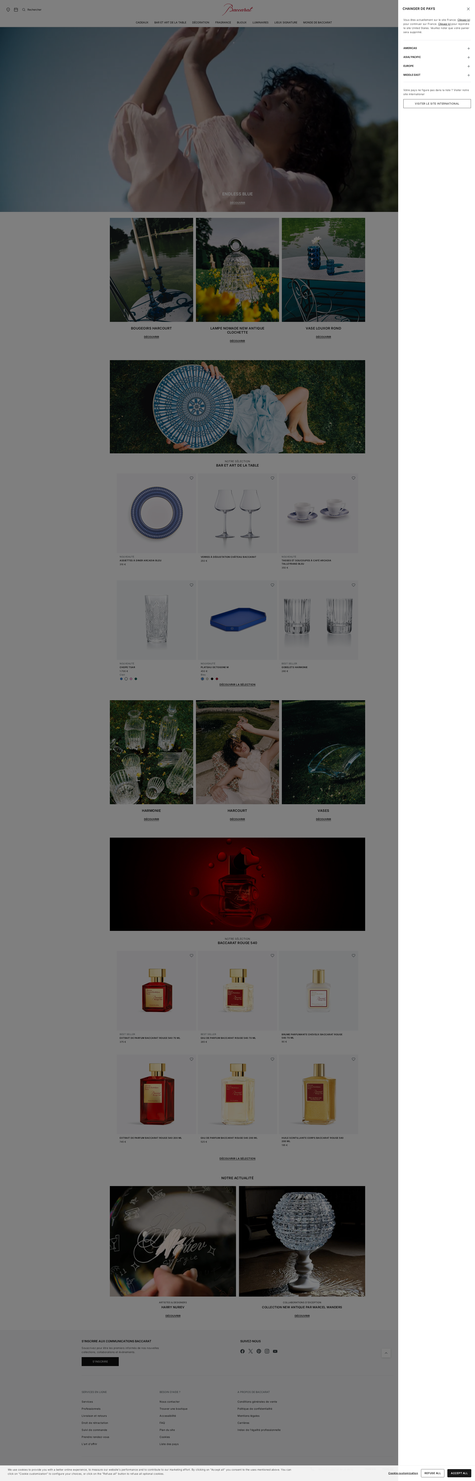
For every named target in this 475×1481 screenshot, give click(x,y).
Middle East (411, 74)
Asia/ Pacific (412, 57)
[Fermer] (468, 9)
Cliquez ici (464, 19)
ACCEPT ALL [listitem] (459, 1473)
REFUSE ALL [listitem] (433, 1473)
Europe (408, 65)
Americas (410, 48)
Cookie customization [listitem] (403, 1473)
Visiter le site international (437, 103)
